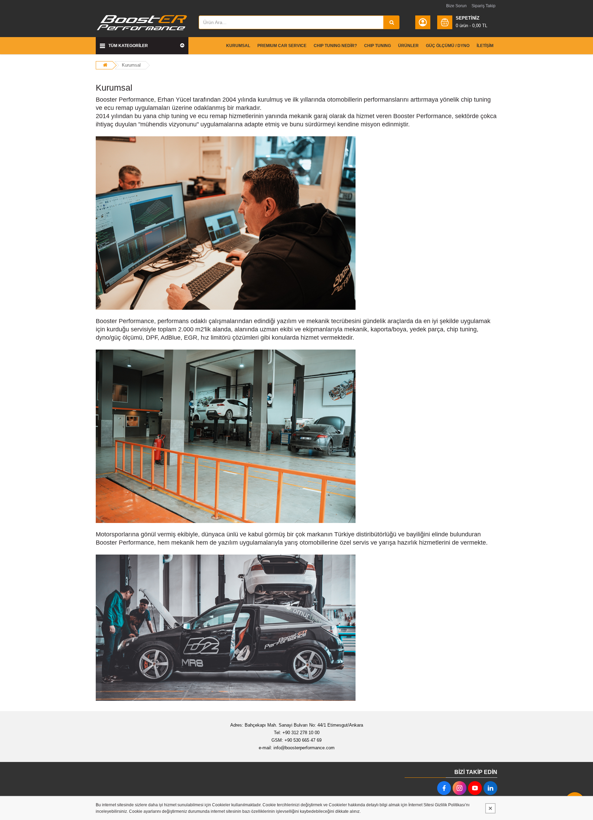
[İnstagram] (459, 788)
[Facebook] (444, 788)
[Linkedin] (490, 788)
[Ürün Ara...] (391, 22)
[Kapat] (490, 808)
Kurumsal (131, 65)
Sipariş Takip (484, 5)
